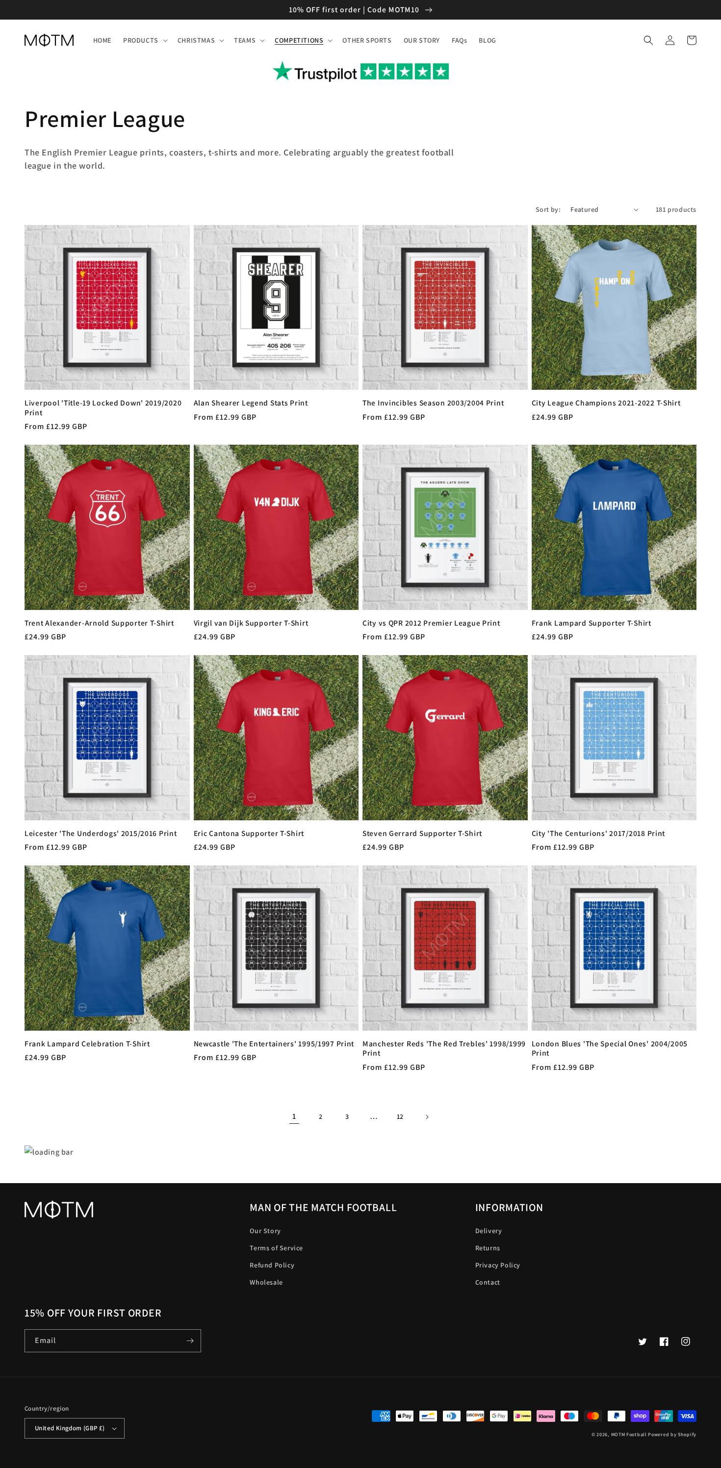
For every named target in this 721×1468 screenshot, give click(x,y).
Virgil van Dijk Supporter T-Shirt (251, 623)
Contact (487, 1282)
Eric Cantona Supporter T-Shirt (249, 833)
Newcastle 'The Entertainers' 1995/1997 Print (274, 1043)
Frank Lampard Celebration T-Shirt (87, 1043)
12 (400, 1116)
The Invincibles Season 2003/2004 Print (433, 402)
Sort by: (548, 209)
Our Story (265, 1230)
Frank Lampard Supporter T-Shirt (591, 623)
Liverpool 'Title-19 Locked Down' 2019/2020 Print (103, 407)
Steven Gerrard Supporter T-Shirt (422, 833)
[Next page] (427, 1117)
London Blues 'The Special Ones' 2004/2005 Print (610, 1048)
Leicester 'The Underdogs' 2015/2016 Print (101, 833)
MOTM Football (629, 1434)
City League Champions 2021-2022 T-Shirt (606, 402)
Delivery (488, 1230)
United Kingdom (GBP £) (70, 1428)
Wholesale (266, 1282)
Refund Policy (272, 1265)
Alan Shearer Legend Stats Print (251, 402)
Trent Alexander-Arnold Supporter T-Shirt (99, 623)
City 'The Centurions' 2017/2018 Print (599, 833)
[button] (144, 40)
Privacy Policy (497, 1265)
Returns (487, 1247)
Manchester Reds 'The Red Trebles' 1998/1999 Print (444, 1048)
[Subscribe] (190, 1340)
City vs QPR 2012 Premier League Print (431, 623)
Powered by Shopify (672, 1434)
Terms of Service (276, 1247)
